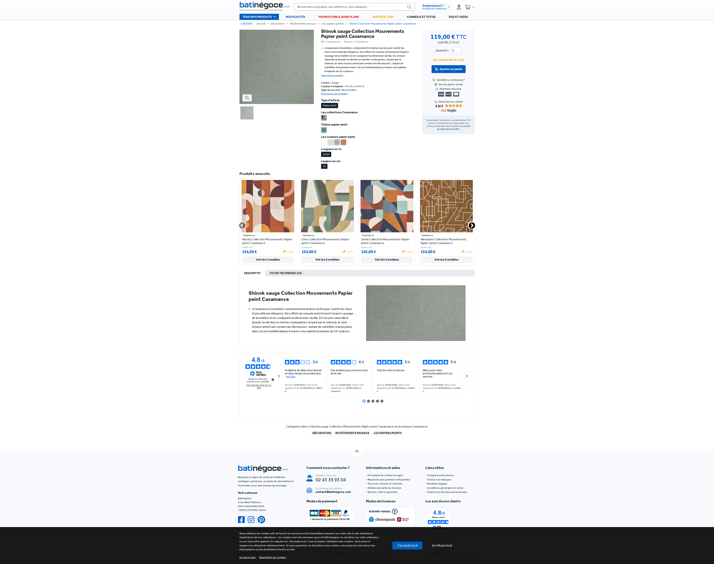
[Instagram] (252, 520)
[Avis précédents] (279, 376)
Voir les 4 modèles (387, 259)
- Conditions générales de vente (444, 488)
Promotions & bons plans (339, 17)
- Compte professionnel (439, 475)
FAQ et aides (458, 17)
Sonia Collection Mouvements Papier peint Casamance (385, 241)
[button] (272, 557)
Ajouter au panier (451, 69)
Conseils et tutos (421, 17)
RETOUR (247, 23)
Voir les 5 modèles (268, 259)
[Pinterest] (263, 520)
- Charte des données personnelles (446, 492)
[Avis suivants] (467, 376)
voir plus (290, 376)
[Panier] (470, 7)
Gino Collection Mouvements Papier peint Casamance (325, 241)
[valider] (409, 7)
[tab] (252, 273)
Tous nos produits (257, 17)
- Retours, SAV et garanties (382, 492)
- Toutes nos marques (438, 479)
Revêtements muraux (303, 23)
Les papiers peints (332, 23)
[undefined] (272, 379)
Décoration (277, 23)
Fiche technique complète (334, 93)
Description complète (332, 75)
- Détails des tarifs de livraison (383, 488)
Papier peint (329, 105)
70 (324, 166)
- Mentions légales (436, 483)
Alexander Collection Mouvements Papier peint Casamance (443, 241)
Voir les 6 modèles (327, 259)
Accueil (261, 23)
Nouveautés (295, 17)
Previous (240, 224)
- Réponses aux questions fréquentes (388, 479)
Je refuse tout (442, 545)
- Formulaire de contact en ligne (384, 475)
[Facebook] (243, 520)
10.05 (326, 154)
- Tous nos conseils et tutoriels (384, 483)
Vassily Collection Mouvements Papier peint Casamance (267, 241)
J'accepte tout (407, 545)
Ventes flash (382, 17)
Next (470, 224)
